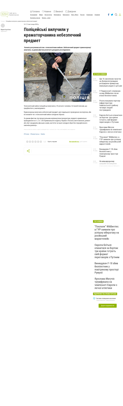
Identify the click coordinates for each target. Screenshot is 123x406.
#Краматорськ (34, 134)
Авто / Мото (74, 14)
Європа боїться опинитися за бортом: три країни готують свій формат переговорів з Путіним (110, 118)
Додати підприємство (107, 306)
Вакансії (59, 11)
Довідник (72, 11)
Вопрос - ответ (46, 18)
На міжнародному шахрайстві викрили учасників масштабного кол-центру (109, 164)
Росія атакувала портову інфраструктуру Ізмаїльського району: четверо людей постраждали (109, 105)
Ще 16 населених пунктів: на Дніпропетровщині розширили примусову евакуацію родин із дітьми (110, 82)
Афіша (41, 14)
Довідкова (89, 14)
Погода (82, 14)
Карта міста (66, 14)
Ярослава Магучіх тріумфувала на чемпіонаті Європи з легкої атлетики (110, 129)
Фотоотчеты (48, 14)
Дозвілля (97, 14)
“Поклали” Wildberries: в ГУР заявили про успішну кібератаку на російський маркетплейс (110, 140)
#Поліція (26, 134)
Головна (36, 11)
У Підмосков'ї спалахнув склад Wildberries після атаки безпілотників (109, 93)
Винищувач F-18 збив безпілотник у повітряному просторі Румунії (108, 152)
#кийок (43, 134)
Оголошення (33, 14)
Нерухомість (57, 14)
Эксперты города (35, 18)
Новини (47, 11)
